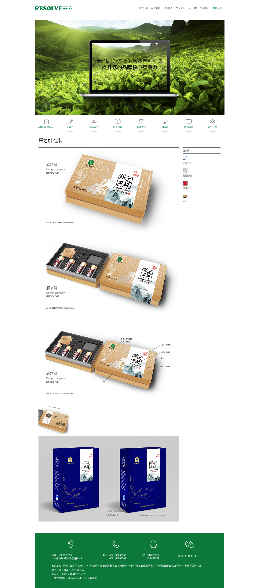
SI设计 (165, 127)
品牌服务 (155, 8)
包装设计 (141, 127)
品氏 (185, 201)
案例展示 (217, 8)
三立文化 (180, 8)
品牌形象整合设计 (47, 127)
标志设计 (94, 127)
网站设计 (188, 127)
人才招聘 (192, 8)
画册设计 (117, 127)
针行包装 (187, 163)
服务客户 (168, 8)
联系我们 (205, 8)
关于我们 (143, 8)
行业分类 (212, 127)
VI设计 (70, 127)
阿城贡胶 (187, 188)
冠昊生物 (187, 175)
